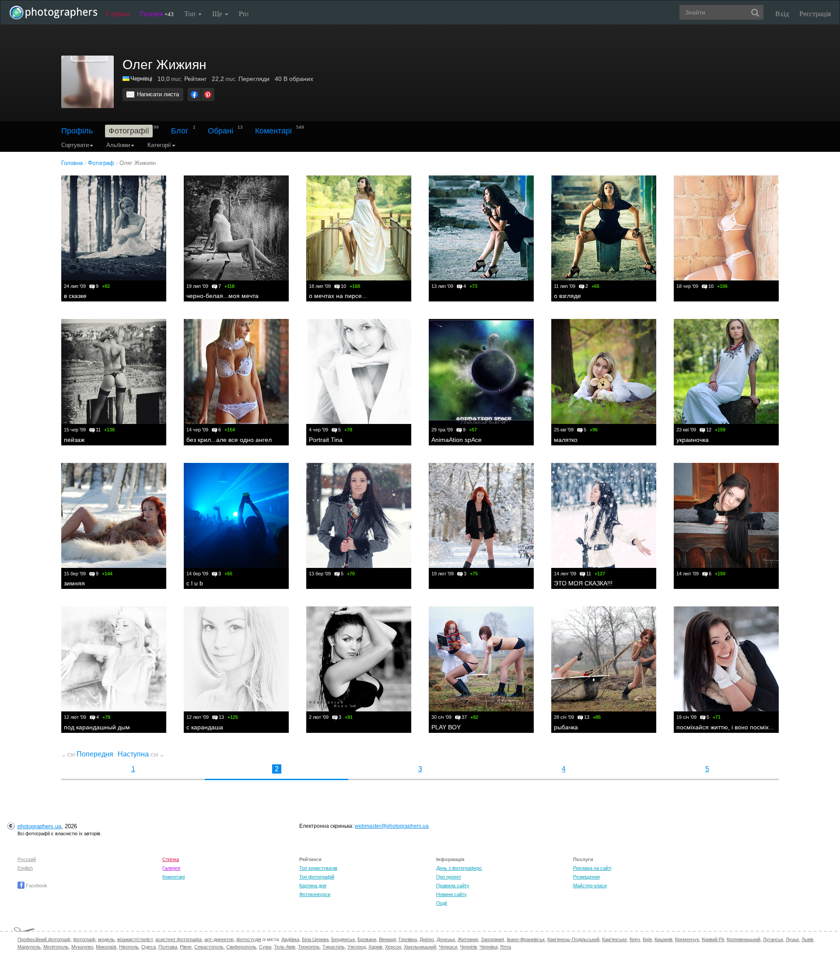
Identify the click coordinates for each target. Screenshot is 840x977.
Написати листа (158, 94)
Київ (647, 939)
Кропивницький (743, 939)
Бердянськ (343, 939)
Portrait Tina (326, 439)
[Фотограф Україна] (126, 78)
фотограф (84, 939)
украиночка (692, 439)
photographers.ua (39, 826)
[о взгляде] (603, 227)
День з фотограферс (459, 868)
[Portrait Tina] (358, 371)
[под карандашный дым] (113, 658)
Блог (180, 130)
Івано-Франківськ (526, 939)
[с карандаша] (236, 658)
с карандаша (204, 727)
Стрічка (117, 13)
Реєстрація (815, 13)
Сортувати (75, 145)
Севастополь (209, 946)
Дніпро (427, 939)
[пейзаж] (113, 371)
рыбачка (566, 727)
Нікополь (129, 946)
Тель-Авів (284, 946)
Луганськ (773, 939)
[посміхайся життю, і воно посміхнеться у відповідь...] (726, 658)
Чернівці (141, 78)
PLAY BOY (446, 727)
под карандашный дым (97, 727)
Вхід (782, 13)
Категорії (159, 145)
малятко (566, 439)
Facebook (35, 885)
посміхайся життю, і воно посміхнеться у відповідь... (751, 727)
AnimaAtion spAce (456, 439)
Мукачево (82, 946)
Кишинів (663, 939)
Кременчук (687, 939)
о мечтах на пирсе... (338, 295)
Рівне (186, 946)
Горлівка (408, 939)
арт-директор (219, 939)
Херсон (393, 946)
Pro (243, 13)
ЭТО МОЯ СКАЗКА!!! (583, 583)
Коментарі (273, 130)
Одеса (148, 946)
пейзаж (74, 439)
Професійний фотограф (44, 939)
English (25, 868)
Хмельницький (420, 946)
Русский (27, 859)
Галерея (157, 13)
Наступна (141, 754)
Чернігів (468, 946)
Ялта (505, 946)
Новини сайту (451, 894)
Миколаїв (106, 946)
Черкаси (448, 946)
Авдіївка (290, 939)
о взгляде (567, 295)
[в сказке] (113, 227)
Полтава (167, 946)
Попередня (87, 754)
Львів (807, 939)
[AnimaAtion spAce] (481, 371)
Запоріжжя (492, 939)
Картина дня (312, 885)
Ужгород (356, 946)
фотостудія (248, 939)
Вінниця (387, 939)
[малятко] (603, 371)
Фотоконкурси (314, 894)
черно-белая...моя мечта (222, 295)
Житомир (468, 939)
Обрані (220, 130)
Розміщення (586, 876)
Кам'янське (614, 939)
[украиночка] (726, 371)
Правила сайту (452, 885)
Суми (265, 946)
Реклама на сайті (592, 868)
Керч (635, 939)
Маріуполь (29, 946)
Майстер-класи (590, 885)
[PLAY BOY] (481, 658)
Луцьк (792, 939)
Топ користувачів (318, 868)
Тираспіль (333, 946)
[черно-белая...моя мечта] (236, 227)
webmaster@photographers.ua (392, 826)
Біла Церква (315, 939)
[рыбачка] (603, 658)
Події (441, 903)
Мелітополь (56, 946)
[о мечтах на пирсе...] (358, 227)
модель (106, 939)
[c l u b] (236, 515)
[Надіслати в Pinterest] (207, 94)
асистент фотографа (178, 939)
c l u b (194, 583)
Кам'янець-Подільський (573, 939)
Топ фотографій (316, 876)
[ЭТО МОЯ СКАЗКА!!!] (603, 515)
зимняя (74, 583)
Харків (375, 946)
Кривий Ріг (713, 939)
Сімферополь (241, 946)
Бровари (366, 939)
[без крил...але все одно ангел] (236, 371)
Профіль (77, 130)
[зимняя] (113, 515)
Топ (190, 13)
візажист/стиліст (135, 939)
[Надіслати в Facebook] (194, 94)
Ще (218, 13)
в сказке (75, 295)
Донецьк (446, 939)
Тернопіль (309, 946)
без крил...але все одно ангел (229, 439)
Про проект (448, 876)
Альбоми (118, 145)
